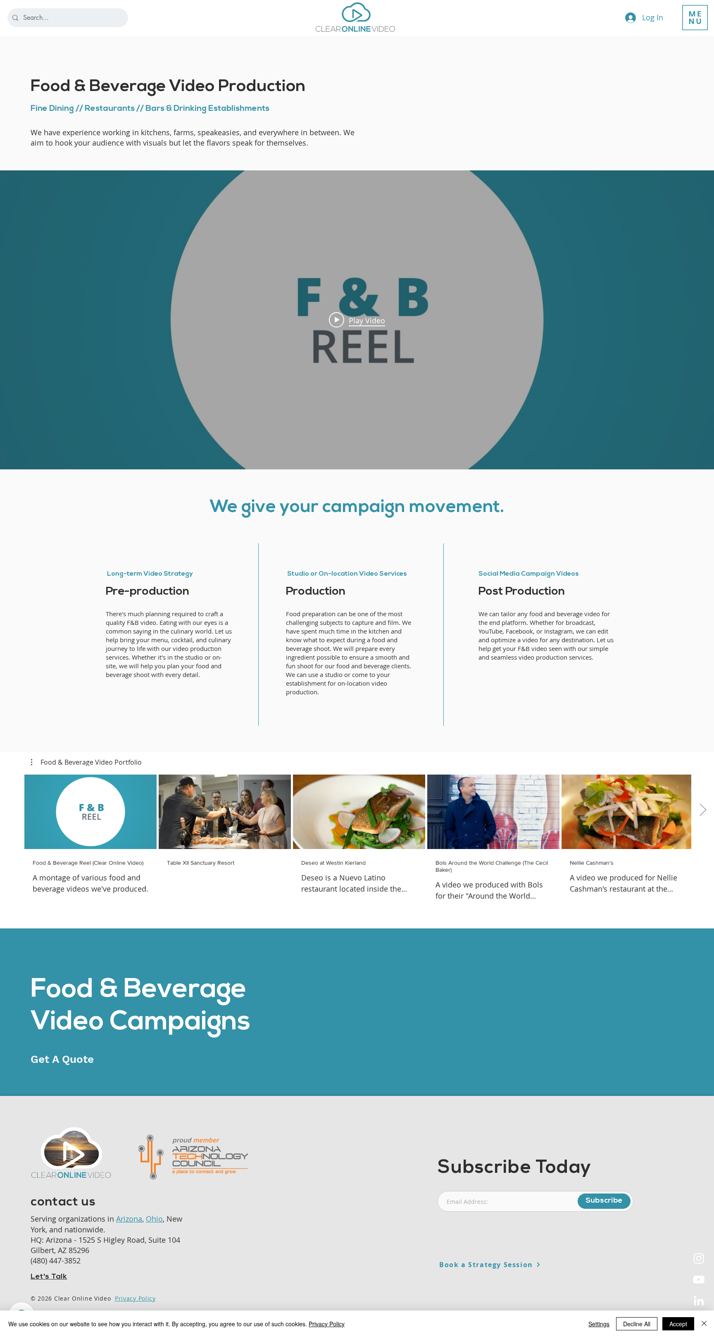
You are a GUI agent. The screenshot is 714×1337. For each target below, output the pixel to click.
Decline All (636, 1324)
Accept (678, 1324)
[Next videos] (702, 810)
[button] (695, 17)
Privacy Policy (135, 1298)
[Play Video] (90, 812)
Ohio (154, 1219)
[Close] (704, 1323)
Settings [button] (598, 1324)
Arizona (129, 1219)
